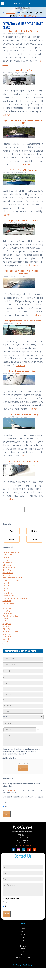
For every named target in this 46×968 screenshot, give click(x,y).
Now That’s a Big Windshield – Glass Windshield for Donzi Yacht (23, 272)
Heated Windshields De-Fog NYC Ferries (23, 31)
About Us (23, 931)
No (6, 906)
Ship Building (6, 629)
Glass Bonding (6, 583)
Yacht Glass (6, 641)
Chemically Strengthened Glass (11, 567)
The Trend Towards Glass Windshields (23, 170)
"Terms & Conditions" (13, 790)
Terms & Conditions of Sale (23, 957)
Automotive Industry (8, 557)
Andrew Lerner (19, 323)
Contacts (34, 539)
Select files (23, 768)
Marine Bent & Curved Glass (10, 616)
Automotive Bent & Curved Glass (11, 552)
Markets (23, 934)
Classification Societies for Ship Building (23, 414)
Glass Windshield (7, 593)
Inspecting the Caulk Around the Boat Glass (23, 461)
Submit (6, 814)
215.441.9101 (10, 12)
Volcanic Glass (6, 639)
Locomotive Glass (7, 613)
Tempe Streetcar (7, 634)
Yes (6, 902)
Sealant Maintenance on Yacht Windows (23, 370)
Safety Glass (6, 626)
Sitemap (23, 954)
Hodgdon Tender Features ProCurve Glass (23, 220)
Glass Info (5, 588)
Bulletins (11, 539)
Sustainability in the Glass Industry (12, 631)
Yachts (4, 644)
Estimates (23, 946)
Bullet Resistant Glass (8, 565)
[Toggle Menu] (3, 3)
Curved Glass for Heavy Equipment (12, 578)
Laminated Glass (7, 606)
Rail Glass (5, 621)
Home (23, 928)
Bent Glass (5, 560)
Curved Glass (6, 575)
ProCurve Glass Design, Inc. (23, 3)
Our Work (5, 618)
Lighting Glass (6, 611)
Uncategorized (7, 636)
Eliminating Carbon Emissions (11, 580)
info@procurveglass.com (27, 15)
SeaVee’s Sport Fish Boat (23, 70)
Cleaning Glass (7, 570)
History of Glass (7, 601)
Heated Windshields (8, 595)
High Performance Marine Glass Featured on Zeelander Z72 (23, 122)
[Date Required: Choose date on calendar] (38, 729)
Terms (11, 531)
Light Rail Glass (7, 608)
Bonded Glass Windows (9, 562)
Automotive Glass (7, 555)
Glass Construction (8, 585)
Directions (34, 531)
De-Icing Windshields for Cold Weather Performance (23, 320)
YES (6, 802)
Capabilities (23, 937)
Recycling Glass (7, 624)
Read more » (7, 114)
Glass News (6, 590)
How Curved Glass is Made (10, 603)
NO (6, 806)
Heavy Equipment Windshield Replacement (15, 598)
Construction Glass (8, 572)
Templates (23, 940)
